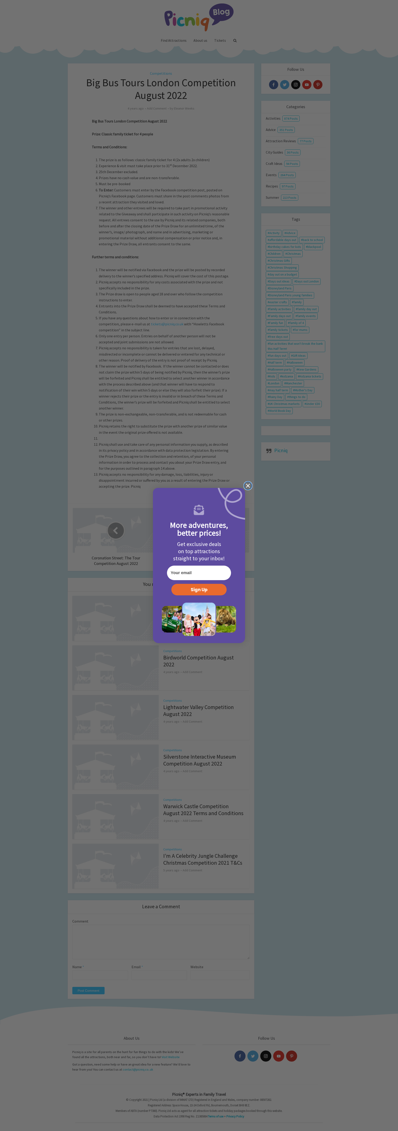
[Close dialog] (248, 486)
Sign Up (199, 590)
